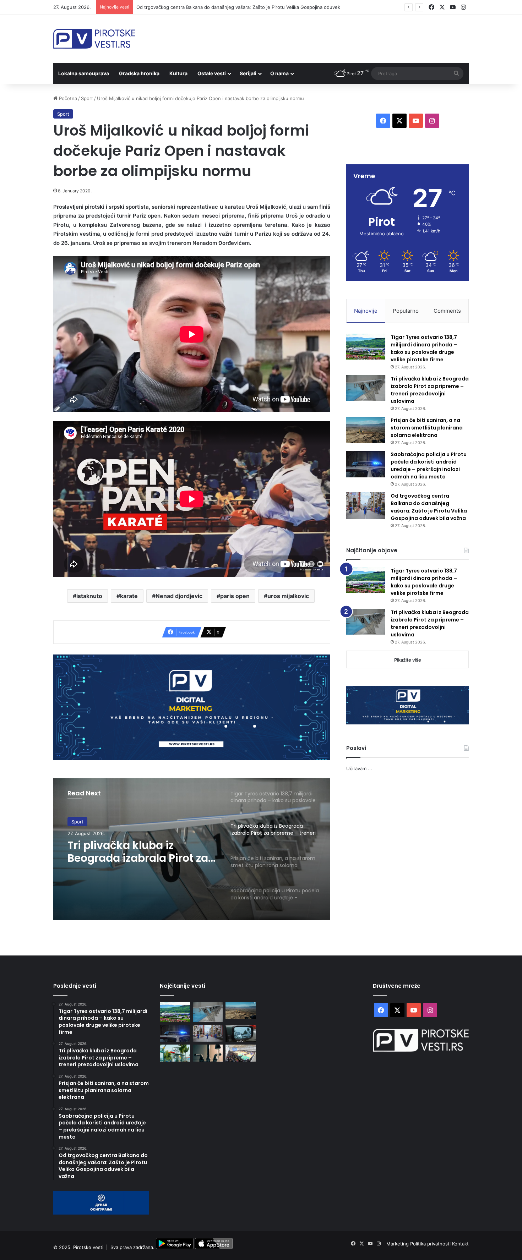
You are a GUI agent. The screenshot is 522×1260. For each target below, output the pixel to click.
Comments (447, 310)
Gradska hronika (139, 73)
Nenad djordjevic (179, 595)
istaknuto (89, 595)
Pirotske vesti (88, 1247)
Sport (87, 98)
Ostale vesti (211, 73)
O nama (279, 73)
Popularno (406, 310)
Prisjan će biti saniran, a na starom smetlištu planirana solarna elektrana (141, 852)
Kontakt (460, 1244)
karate (129, 595)
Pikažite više (407, 660)
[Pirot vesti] (94, 39)
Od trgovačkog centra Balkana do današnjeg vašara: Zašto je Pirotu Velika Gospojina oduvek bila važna (429, 507)
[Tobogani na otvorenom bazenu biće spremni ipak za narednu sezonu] (175, 1053)
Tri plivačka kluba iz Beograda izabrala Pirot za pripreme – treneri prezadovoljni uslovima (430, 390)
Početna (67, 98)
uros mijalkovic (288, 595)
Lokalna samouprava (83, 73)
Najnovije (365, 310)
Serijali (248, 73)
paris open (235, 595)
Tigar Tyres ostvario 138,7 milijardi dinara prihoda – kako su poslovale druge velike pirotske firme (424, 348)
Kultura (178, 73)
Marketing (398, 1244)
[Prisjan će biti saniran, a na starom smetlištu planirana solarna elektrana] (365, 430)
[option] (191, 849)
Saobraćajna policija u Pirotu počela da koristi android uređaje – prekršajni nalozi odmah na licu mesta (429, 465)
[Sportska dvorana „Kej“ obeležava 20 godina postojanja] (240, 1053)
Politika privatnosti (431, 1244)
